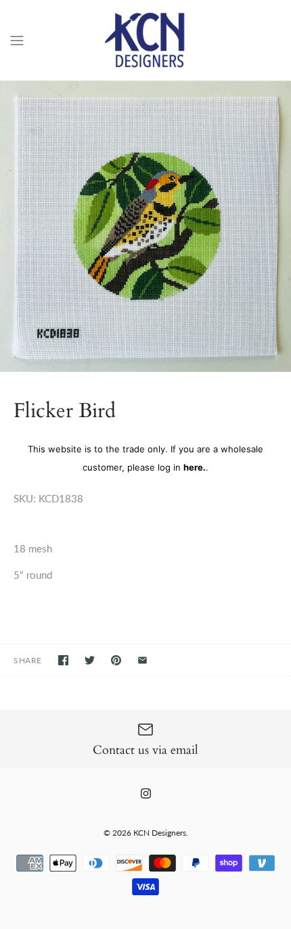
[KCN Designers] (146, 40)
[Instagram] (146, 793)
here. (194, 467)
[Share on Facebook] (63, 660)
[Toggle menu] (17, 39)
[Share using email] (142, 660)
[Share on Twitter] (90, 660)
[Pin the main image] (116, 660)
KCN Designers (159, 833)
